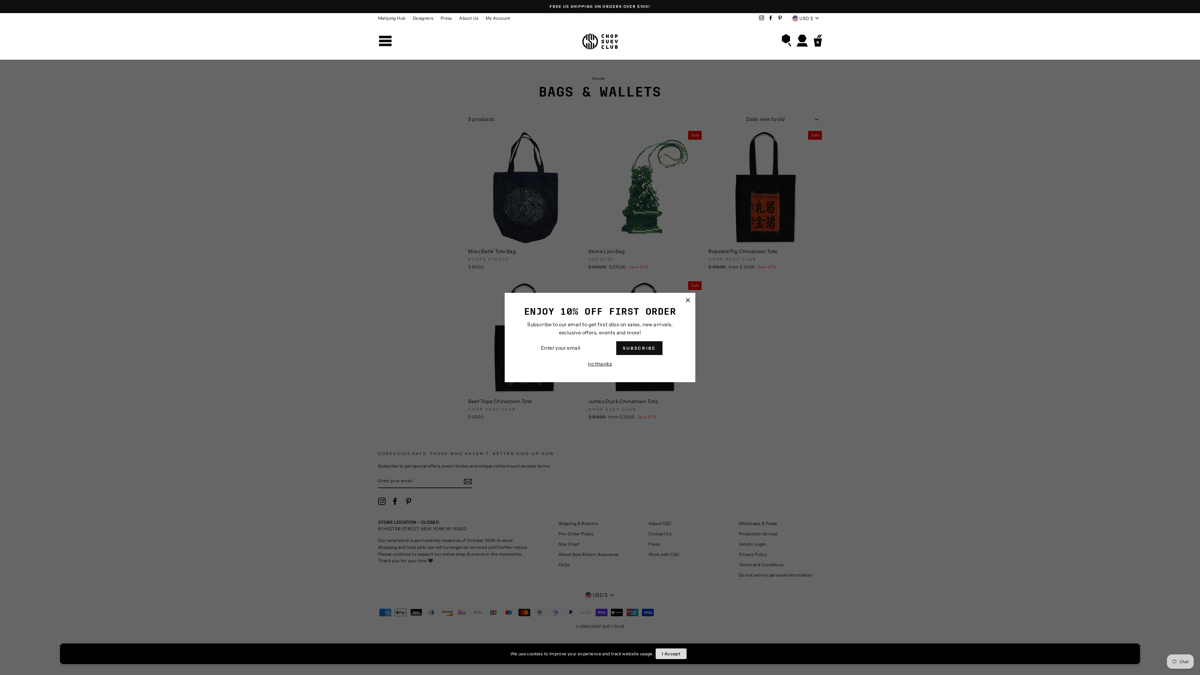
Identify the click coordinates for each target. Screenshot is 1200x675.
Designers (423, 18)
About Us (468, 18)
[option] (600, 6)
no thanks (600, 364)
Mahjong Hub (391, 18)
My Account (498, 18)
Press (446, 18)
